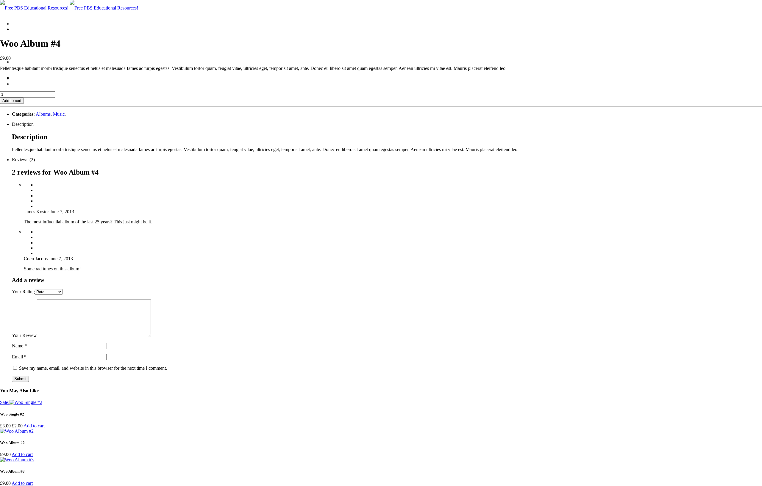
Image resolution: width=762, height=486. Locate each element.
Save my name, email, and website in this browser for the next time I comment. (93, 368)
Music (59, 114)
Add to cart (11, 100)
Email (19, 356)
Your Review (24, 335)
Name (19, 345)
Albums (43, 114)
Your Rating (23, 291)
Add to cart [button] (34, 425)
